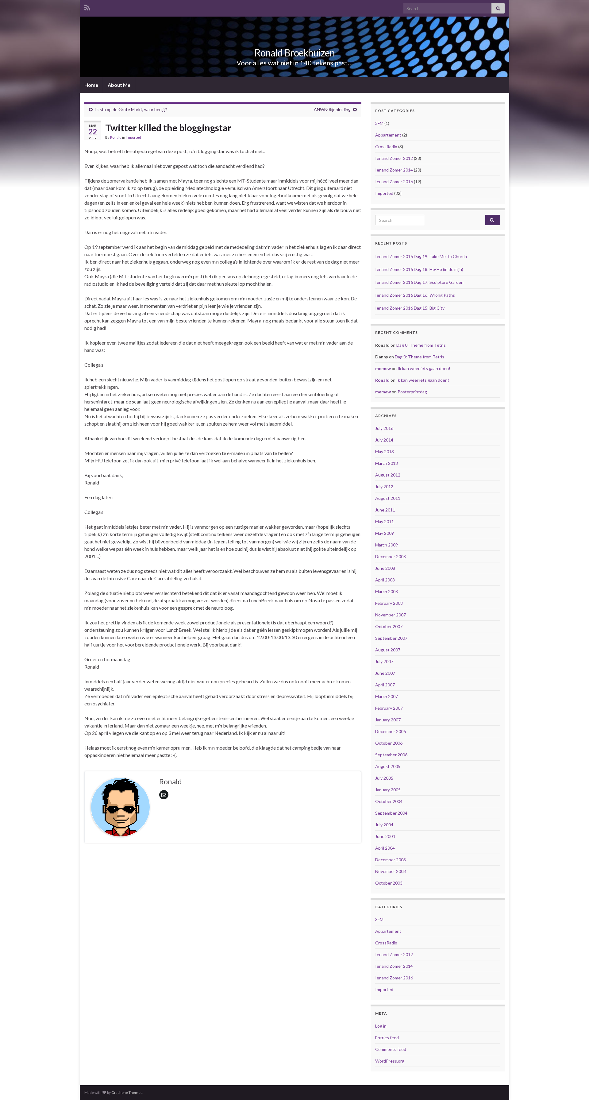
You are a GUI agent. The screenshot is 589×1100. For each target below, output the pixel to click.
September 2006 (391, 754)
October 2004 (388, 801)
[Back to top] (575, 1086)
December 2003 (390, 859)
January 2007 (388, 719)
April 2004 (385, 848)
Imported (133, 137)
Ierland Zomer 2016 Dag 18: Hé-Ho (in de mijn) (419, 269)
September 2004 (391, 813)
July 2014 (384, 439)
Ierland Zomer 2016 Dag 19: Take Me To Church (421, 256)
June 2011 (385, 509)
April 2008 (385, 579)
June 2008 (385, 568)
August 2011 (387, 498)
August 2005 (387, 766)
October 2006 (388, 743)
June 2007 (385, 673)
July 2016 (384, 428)
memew (383, 368)
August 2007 (387, 649)
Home (91, 85)
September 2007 (391, 638)
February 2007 (389, 708)
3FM (379, 123)
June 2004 (385, 836)
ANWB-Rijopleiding (332, 109)
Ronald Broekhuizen (294, 53)
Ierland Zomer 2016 (394, 181)
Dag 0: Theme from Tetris (421, 345)
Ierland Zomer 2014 (394, 169)
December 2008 (390, 556)
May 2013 (384, 451)
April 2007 (385, 684)
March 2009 (386, 544)
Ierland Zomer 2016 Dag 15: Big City (410, 308)
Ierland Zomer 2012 (394, 158)
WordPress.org (389, 1060)
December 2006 (390, 731)
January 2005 (388, 789)
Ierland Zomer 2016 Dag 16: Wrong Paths (415, 295)
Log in (381, 1026)
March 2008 (386, 591)
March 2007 (386, 696)
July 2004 (384, 824)
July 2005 (384, 778)
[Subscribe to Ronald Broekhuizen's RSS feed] (87, 6)
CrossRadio (386, 146)
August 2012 (387, 474)
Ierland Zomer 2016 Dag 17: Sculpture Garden (419, 282)
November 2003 (390, 871)
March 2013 (386, 463)
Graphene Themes (126, 1092)
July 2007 (384, 661)
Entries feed (387, 1037)
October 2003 (388, 883)
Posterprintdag (412, 391)
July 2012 (384, 486)
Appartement (388, 134)
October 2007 (388, 626)
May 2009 (384, 533)
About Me (119, 85)
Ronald (115, 137)
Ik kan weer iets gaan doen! (424, 368)
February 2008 (389, 603)
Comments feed (390, 1049)
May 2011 (384, 521)
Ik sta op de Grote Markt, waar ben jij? (131, 109)
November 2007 (390, 614)
